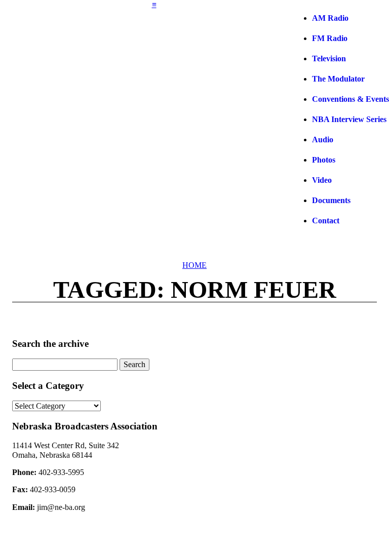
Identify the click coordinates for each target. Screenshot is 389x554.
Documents (331, 200)
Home (194, 265)
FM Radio (329, 38)
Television (329, 58)
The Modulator (338, 78)
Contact (325, 220)
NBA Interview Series (349, 119)
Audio (322, 139)
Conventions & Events (350, 99)
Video (322, 180)
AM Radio (330, 18)
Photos (323, 159)
